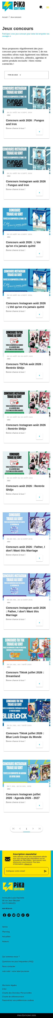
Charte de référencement (13, 996)
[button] (14, 75)
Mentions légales (9, 985)
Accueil (5, 17)
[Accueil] (13, 6)
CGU (4, 989)
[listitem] (4, 915)
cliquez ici (28, 864)
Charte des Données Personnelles (17, 993)
